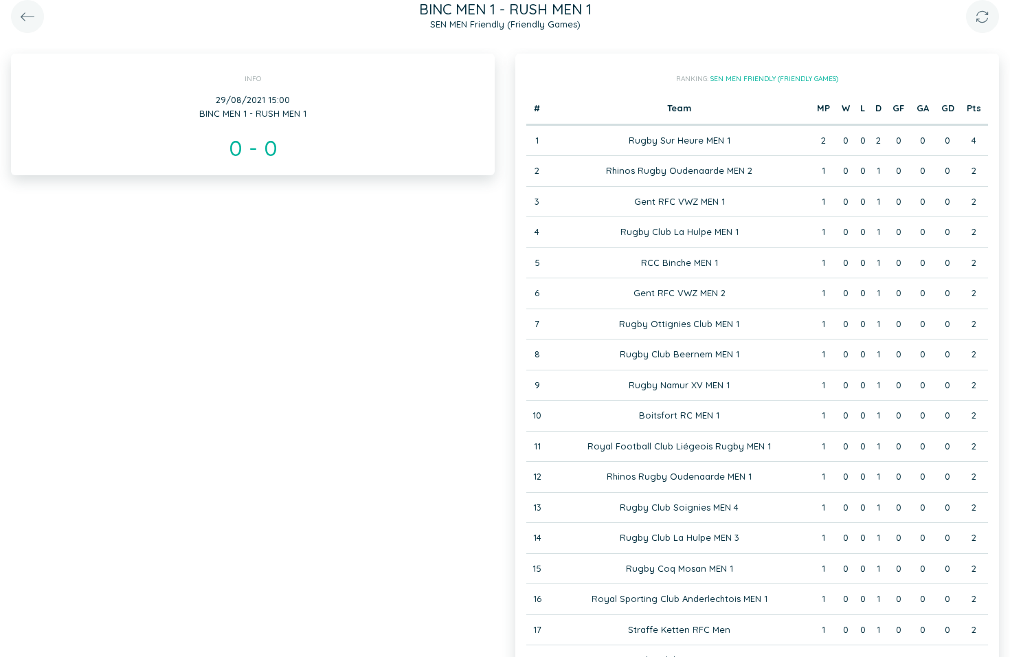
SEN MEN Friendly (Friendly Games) (774, 78)
